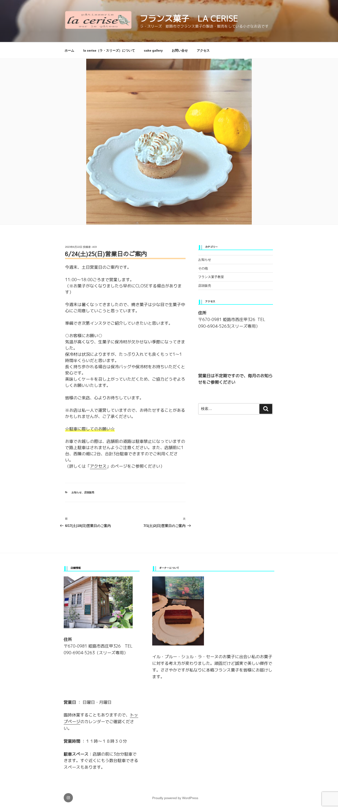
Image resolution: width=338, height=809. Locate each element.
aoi (94, 246)
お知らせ (77, 492)
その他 (203, 268)
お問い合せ (180, 50)
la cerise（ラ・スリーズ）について (109, 50)
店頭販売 (89, 492)
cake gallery (153, 50)
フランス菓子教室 (211, 277)
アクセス (203, 50)
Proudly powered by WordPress (175, 798)
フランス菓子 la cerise (189, 18)
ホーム (69, 50)
